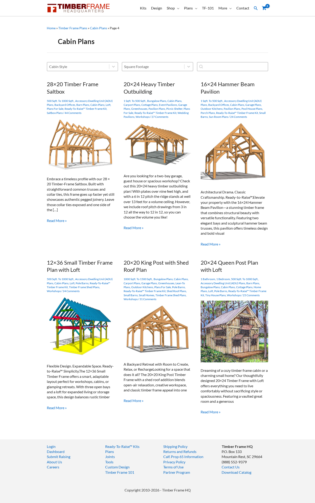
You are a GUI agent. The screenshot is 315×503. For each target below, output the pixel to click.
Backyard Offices (64, 105)
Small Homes (146, 295)
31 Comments (148, 299)
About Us (54, 462)
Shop (171, 8)
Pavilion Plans (157, 108)
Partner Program (176, 472)
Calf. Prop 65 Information (183, 456)
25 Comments (251, 295)
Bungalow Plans (156, 101)
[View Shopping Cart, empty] (264, 8)
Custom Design (117, 467)
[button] (255, 8)
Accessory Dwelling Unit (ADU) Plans (223, 283)
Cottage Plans (149, 105)
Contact (242, 8)
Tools (109, 462)
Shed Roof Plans (176, 291)
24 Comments (238, 116)
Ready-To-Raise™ (118, 446)
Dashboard (56, 451)
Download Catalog (236, 472)
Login (51, 446)
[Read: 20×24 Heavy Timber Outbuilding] (157, 144)
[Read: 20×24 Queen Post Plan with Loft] (234, 331)
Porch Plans (208, 113)
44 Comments (73, 113)
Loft (108, 105)
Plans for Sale (55, 108)
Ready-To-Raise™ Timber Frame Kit (86, 108)
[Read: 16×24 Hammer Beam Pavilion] (234, 152)
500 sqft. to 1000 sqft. (60, 101)
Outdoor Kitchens (212, 108)
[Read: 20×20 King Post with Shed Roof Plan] (157, 330)
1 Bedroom (223, 279)
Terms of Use (173, 467)
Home (51, 28)
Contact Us (231, 467)
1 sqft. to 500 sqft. (135, 101)
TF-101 (208, 8)
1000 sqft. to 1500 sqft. (138, 279)
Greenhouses (139, 108)
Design (156, 8)
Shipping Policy (175, 446)
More (222, 8)
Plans (188, 8)
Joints (110, 456)
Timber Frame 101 (119, 472)
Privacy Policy (174, 462)
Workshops (143, 116)
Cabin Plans (98, 28)
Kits (143, 8)
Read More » (57, 220)
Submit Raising (58, 456)
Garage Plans (253, 105)
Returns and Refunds (179, 451)
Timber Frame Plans (72, 28)
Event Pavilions (168, 105)
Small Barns (131, 295)
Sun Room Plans (218, 116)
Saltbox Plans (55, 113)
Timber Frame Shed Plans (84, 287)
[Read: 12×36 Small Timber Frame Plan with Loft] (80, 327)
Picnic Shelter (174, 108)
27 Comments (160, 116)
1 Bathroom (208, 279)
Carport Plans (132, 105)
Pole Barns (82, 283)
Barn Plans (82, 105)
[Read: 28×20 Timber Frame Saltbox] (80, 144)
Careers (53, 467)
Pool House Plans (251, 108)
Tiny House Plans (215, 295)
